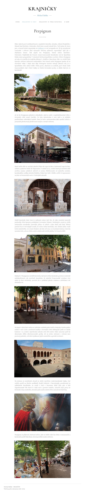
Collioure (41, 48)
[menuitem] (18, 22)
